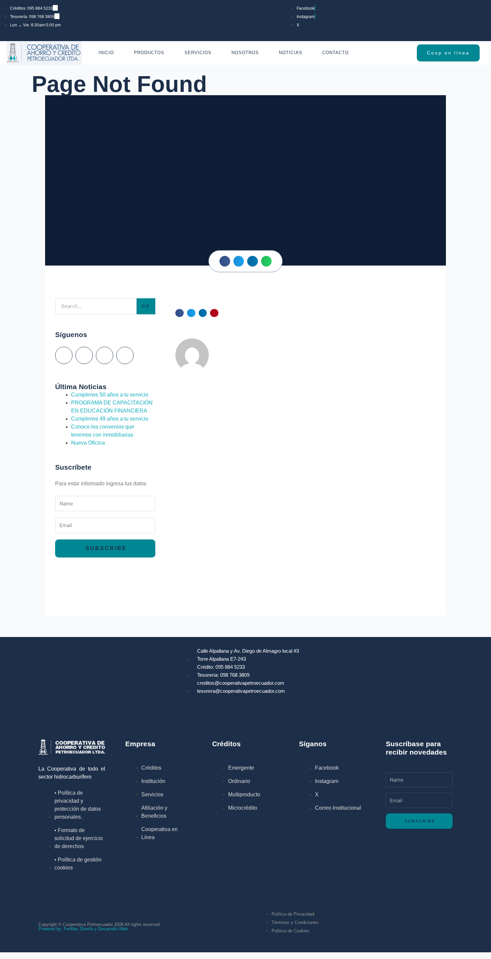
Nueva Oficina (88, 443)
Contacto (335, 52)
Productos (149, 52)
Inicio (106, 52)
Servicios (197, 52)
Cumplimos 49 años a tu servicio (109, 419)
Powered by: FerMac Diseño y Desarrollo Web (83, 928)
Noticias (290, 52)
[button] (224, 261)
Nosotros (245, 52)
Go (146, 306)
